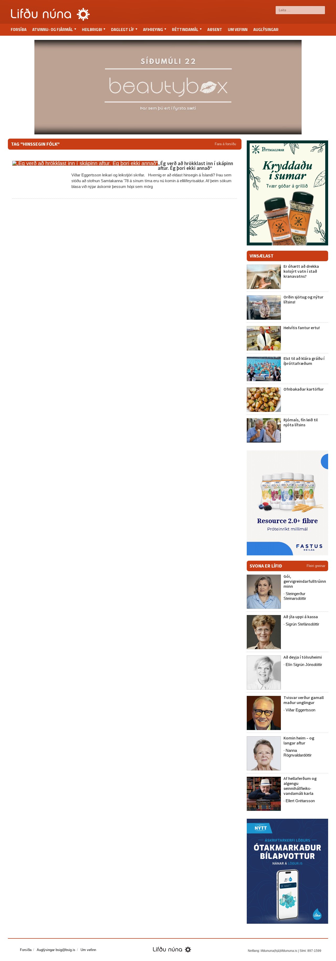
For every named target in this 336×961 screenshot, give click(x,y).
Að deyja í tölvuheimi (303, 657)
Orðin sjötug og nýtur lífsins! (303, 299)
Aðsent (214, 30)
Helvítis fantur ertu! (302, 327)
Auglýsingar (266, 30)
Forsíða (19, 30)
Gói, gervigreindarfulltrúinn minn (305, 581)
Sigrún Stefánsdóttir (302, 624)
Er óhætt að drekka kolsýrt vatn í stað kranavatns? (301, 271)
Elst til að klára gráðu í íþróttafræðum (304, 361)
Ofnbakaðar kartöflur (304, 389)
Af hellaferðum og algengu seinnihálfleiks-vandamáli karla (300, 786)
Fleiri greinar (316, 566)
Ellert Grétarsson (300, 801)
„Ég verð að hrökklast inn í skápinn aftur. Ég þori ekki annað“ (195, 165)
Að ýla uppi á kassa (301, 616)
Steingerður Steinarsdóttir (295, 596)
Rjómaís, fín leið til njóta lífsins (301, 422)
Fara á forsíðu (225, 144)
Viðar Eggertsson (300, 710)
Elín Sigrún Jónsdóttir (304, 664)
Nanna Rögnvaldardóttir (298, 752)
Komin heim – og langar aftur (299, 740)
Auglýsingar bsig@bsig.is (56, 950)
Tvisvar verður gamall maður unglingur (304, 700)
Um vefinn (238, 30)
